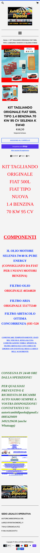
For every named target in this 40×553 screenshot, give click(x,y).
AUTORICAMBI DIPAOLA (25, 542)
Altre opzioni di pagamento (20, 150)
